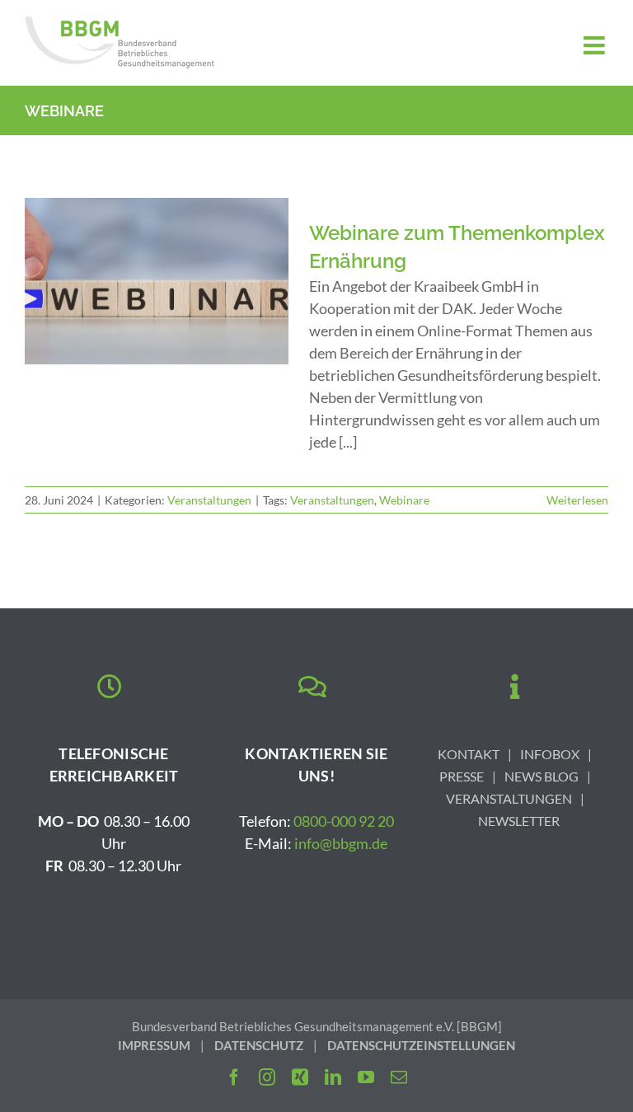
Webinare (404, 500)
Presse (461, 776)
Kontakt (468, 754)
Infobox (549, 754)
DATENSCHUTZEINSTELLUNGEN (421, 1045)
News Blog (541, 776)
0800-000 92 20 (343, 821)
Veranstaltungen (209, 500)
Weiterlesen (577, 500)
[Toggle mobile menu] (596, 45)
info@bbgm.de (340, 843)
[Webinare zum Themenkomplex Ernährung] (156, 281)
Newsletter (519, 820)
